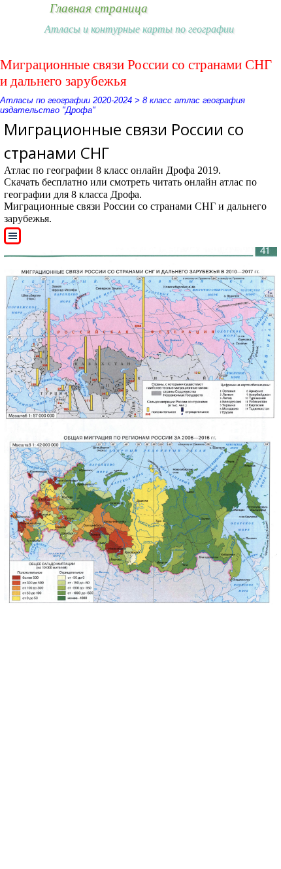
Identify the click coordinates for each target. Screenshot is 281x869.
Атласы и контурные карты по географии (139, 29)
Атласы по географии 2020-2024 (66, 100)
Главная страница (99, 8)
